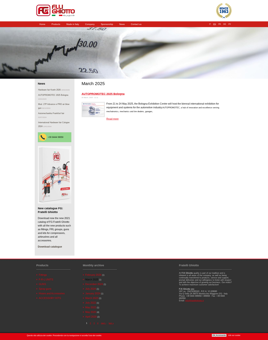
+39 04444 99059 (55, 137)
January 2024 (92, 293)
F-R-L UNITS (46, 279)
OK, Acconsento (219, 335)
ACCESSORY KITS (50, 298)
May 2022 (90, 307)
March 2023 (91, 298)
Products (55, 24)
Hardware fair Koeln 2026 (49, 90)
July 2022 (90, 302)
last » (111, 323)
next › (103, 323)
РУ (229, 24)
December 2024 (94, 284)
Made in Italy (72, 24)
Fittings (43, 275)
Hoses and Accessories (52, 293)
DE (224, 24)
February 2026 (93, 275)
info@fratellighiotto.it (194, 300)
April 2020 (91, 316)
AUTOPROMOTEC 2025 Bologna (103, 93)
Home (42, 24)
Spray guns (45, 288)
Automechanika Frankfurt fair (51, 113)
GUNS (42, 284)
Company (90, 24)
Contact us (136, 24)
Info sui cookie (234, 335)
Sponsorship (107, 24)
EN (214, 24)
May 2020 (90, 312)
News (122, 24)
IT (210, 24)
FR (219, 24)
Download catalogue (50, 246)
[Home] (55, 10)
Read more (112, 119)
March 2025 (91, 279)
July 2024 (90, 288)
